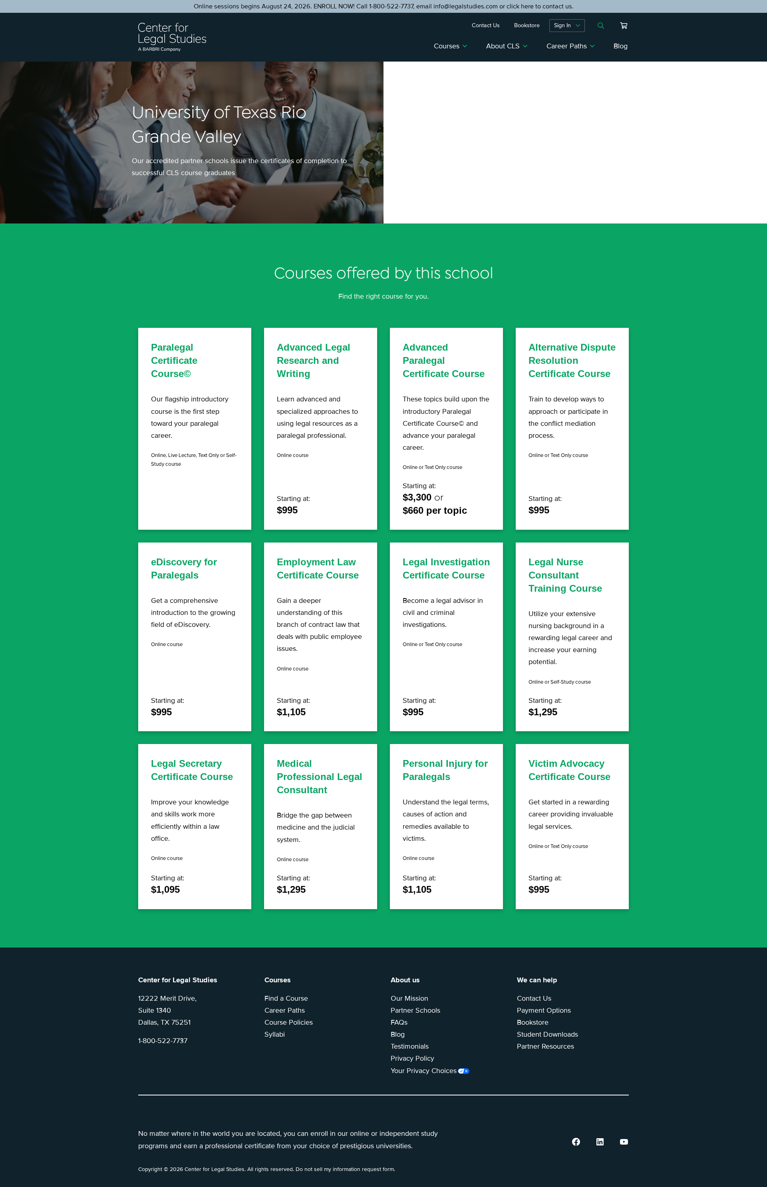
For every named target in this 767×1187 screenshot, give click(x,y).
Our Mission (409, 998)
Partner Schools (415, 1010)
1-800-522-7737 (162, 1040)
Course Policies (288, 1022)
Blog (621, 46)
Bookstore (532, 1022)
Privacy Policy (412, 1058)
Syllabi (274, 1034)
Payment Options (544, 1010)
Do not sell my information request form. (345, 1169)
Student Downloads (547, 1034)
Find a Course (286, 998)
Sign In (562, 25)
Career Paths (566, 46)
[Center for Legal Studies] (175, 37)
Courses (446, 46)
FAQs (399, 1022)
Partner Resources (545, 1046)
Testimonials (410, 1046)
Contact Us (534, 998)
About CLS (503, 46)
